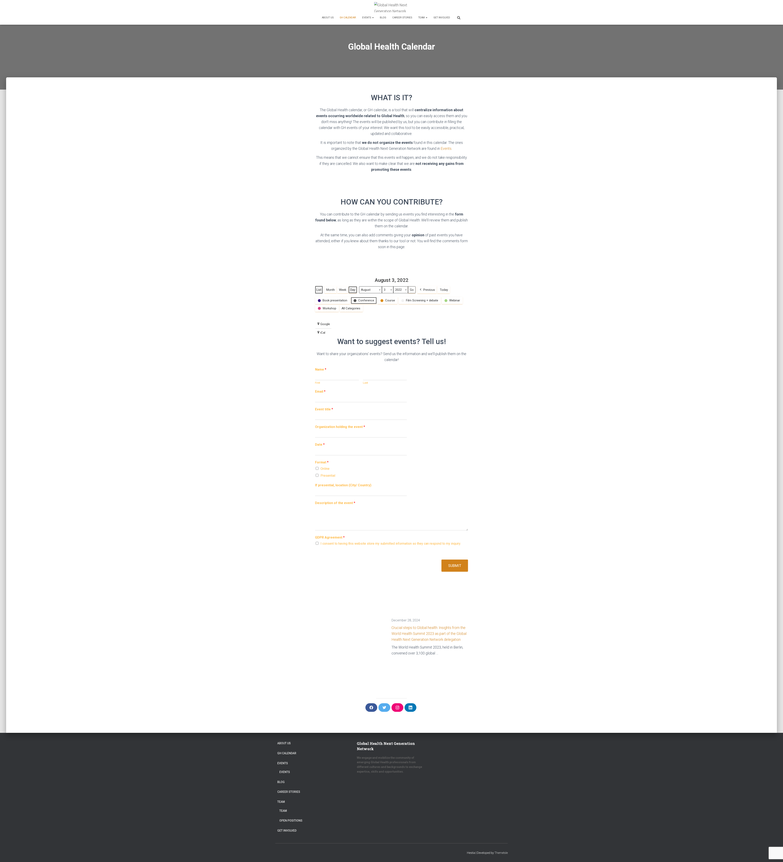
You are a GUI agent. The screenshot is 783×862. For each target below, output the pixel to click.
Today (444, 290)
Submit (454, 565)
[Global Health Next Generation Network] (391, 7)
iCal (321, 334)
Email (320, 391)
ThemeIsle (501, 852)
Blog (383, 17)
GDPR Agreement (330, 537)
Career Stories (402, 17)
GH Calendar (348, 17)
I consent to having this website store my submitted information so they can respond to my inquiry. (391, 543)
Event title (324, 409)
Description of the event (335, 503)
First (317, 382)
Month (330, 290)
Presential (328, 476)
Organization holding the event (340, 427)
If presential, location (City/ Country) (343, 485)
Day (352, 290)
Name (320, 369)
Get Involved (442, 17)
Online (325, 469)
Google (323, 325)
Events (367, 17)
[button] (373, 17)
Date (320, 445)
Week (342, 290)
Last (365, 382)
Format (321, 462)
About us (328, 17)
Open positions (290, 820)
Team (421, 17)
